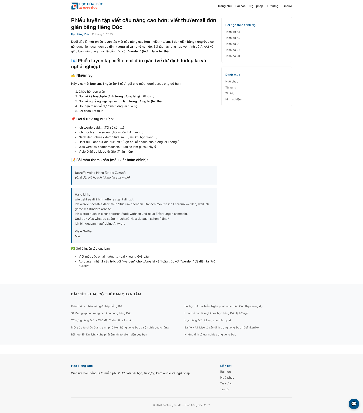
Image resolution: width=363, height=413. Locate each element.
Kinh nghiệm (233, 99)
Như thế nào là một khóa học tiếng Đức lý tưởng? (216, 313)
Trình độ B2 (232, 49)
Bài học (240, 6)
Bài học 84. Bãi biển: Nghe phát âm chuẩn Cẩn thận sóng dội (224, 306)
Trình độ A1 (232, 31)
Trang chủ (225, 6)
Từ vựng (272, 6)
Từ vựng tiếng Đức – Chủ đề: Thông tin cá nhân (102, 320)
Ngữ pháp (256, 6)
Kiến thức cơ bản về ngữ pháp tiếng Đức (97, 306)
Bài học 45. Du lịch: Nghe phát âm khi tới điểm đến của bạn (109, 334)
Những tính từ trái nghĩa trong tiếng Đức (210, 334)
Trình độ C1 (232, 55)
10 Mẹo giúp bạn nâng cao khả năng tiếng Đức (101, 313)
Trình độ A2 (232, 37)
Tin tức (287, 6)
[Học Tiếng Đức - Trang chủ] (89, 6)
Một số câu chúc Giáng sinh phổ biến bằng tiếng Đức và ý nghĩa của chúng (120, 327)
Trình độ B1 (232, 43)
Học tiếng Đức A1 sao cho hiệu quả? (208, 320)
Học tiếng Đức (80, 34)
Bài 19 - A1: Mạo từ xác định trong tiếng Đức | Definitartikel (222, 327)
